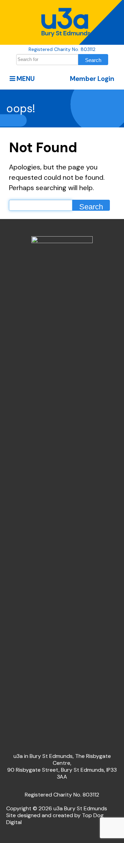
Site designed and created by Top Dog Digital (55, 819)
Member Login (92, 78)
